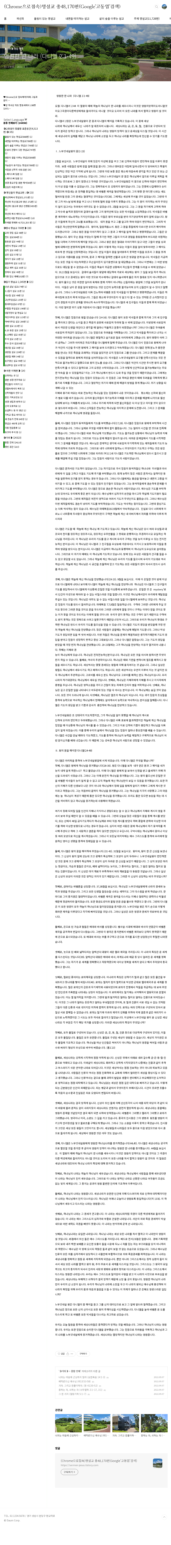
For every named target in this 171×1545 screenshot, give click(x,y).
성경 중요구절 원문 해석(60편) (20, 182)
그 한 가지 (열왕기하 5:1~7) (72, 1394)
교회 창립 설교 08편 (15, 232)
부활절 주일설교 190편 (17, 308)
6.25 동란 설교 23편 (16, 330)
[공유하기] (68, 1353)
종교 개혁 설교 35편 (15, 267)
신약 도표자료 (13, 406)
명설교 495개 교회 (15, 423)
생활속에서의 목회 (15, 388)
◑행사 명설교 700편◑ (17, 228)
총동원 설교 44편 (14, 241)
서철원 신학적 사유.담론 (18, 169)
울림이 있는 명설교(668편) (18, 136)
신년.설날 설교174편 (16, 286)
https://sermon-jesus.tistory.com (79, 1465)
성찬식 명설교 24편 (15, 245)
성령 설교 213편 (14, 325)
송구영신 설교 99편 (15, 360)
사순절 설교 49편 (14, 295)
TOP (164, 1517)
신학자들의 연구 (14, 392)
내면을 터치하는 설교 (77, 18)
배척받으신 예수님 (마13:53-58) (75, 1381)
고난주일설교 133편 (15, 299)
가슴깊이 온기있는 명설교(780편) (21, 165)
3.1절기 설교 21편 (15, 291)
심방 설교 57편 (13, 254)
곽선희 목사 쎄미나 (15, 213)
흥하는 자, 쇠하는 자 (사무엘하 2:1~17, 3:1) (80, 1389)
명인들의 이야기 (14, 384)
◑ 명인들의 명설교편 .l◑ (18, 192)
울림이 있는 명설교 (44, 18)
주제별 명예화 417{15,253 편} (20, 222)
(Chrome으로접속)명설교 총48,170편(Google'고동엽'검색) (62, 6)
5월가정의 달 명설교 (16, 312)
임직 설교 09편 (13, 250)
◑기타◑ (63, 1371)
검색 (156, 6)
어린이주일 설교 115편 (17, 317)
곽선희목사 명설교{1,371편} (19, 197)
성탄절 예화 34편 (14, 356)
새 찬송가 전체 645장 (16, 419)
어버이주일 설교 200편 (17, 321)
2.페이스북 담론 (14, 178)
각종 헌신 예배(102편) (16, 276)
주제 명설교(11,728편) (146, 18)
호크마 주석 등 (13, 432)
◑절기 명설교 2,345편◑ (18, 282)
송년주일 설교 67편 (15, 365)
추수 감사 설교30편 (15, 343)
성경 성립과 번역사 (15, 401)
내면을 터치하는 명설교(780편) (20, 141)
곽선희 (20, 18)
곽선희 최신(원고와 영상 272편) (21, 201)
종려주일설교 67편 (15, 304)
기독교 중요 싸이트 (15, 414)
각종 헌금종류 (13, 427)
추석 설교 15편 (13, 339)
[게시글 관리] (72, 1353)
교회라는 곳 (12, 375)
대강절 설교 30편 (14, 347)
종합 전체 (75, 1371)
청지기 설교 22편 (14, 259)
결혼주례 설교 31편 (15, 263)
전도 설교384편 (13, 237)
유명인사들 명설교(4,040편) (20, 218)
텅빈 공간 (12, 446)
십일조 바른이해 (14, 187)
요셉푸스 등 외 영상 (15, 410)
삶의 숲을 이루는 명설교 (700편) (21, 145)
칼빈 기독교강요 (14, 397)
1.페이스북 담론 (14, 174)
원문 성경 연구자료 (15, 379)
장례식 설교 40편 (14, 272)
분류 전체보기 (15, 123)
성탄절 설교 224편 (15, 352)
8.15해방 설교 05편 (15, 334)
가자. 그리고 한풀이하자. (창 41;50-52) (78, 1385)
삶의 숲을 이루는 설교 (111, 18)
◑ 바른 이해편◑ (14, 370)
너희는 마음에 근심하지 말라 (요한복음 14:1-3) (82, 1377)
